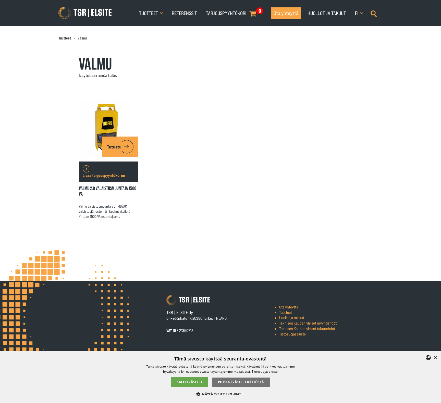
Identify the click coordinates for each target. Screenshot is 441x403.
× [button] (435, 357)
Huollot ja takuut (327, 13)
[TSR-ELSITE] (85, 13)
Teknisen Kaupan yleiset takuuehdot (307, 328)
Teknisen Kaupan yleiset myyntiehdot (308, 322)
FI (357, 13)
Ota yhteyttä (286, 13)
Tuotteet (149, 13)
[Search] (373, 13)
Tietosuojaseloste (292, 333)
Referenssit (184, 13)
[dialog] (220, 377)
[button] (220, 394)
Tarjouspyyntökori (226, 13)
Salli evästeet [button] (189, 382)
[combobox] (428, 357)
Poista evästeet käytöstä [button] (241, 382)
